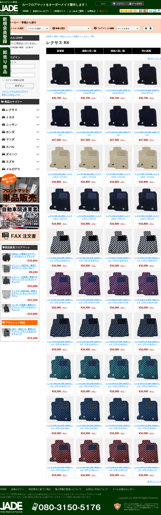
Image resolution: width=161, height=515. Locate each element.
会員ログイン (17, 489)
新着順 (60, 50)
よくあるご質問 (76, 11)
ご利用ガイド (59, 11)
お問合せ (91, 11)
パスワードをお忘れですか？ (15, 91)
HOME (26, 11)
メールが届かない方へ (123, 489)
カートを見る (136, 4)
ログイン (120, 4)
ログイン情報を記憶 (14, 80)
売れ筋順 (146, 50)
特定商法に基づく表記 (40, 489)
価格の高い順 (118, 50)
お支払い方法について (97, 489)
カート (104, 11)
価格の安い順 (89, 50)
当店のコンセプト (41, 11)
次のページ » (154, 58)
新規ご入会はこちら (11, 94)
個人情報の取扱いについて (68, 489)
